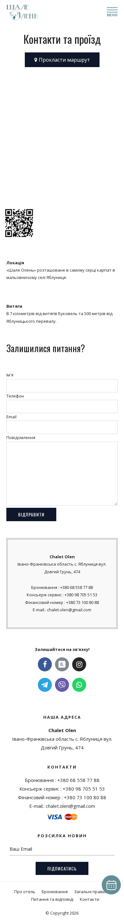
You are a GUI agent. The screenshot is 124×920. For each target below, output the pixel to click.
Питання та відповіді (52, 899)
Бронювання (55, 891)
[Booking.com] (62, 664)
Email (11, 417)
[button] (62, 59)
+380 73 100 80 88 (82, 602)
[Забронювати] (111, 884)
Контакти (89, 899)
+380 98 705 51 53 (81, 595)
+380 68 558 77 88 (76, 587)
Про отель (24, 891)
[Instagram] (79, 664)
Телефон (15, 396)
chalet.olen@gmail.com (69, 610)
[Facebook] (45, 664)
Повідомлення (20, 437)
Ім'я (9, 375)
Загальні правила (92, 891)
